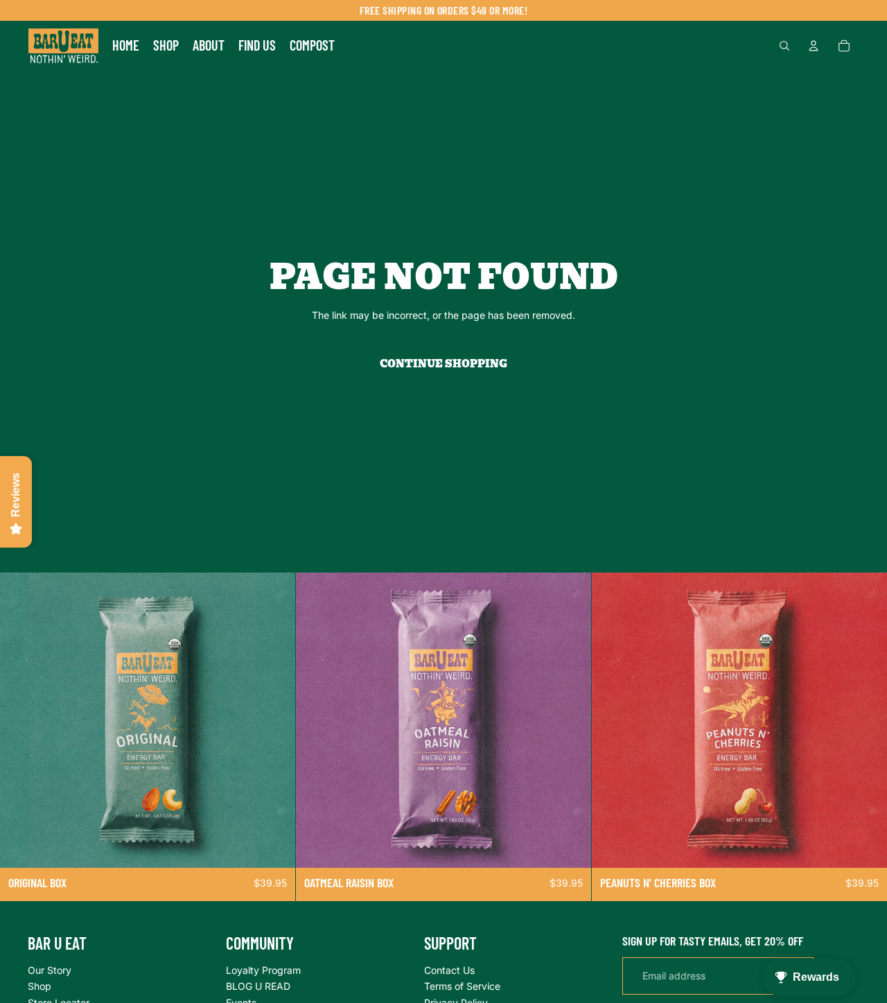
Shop (39, 986)
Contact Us (449, 969)
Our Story (49, 969)
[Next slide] (274, 720)
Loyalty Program (263, 969)
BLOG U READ (258, 986)
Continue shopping (443, 364)
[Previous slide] (21, 720)
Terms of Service (462, 986)
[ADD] (273, 846)
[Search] (784, 45)
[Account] (813, 45)
